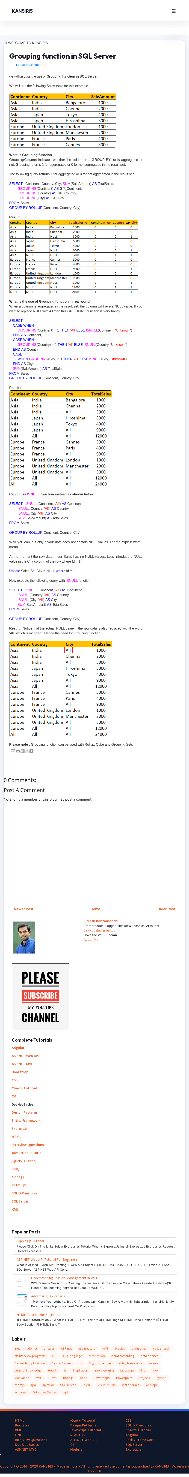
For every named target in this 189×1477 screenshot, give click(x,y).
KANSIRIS (22, 11)
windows (21, 1392)
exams (153, 1363)
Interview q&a (104, 1370)
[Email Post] (12, 750)
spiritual (48, 1385)
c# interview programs (30, 1356)
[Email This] (18, 751)
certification (97, 1356)
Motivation (22, 1378)
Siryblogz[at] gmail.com (101, 930)
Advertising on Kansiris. (48, 1296)
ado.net (31, 1348)
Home (95, 909)
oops (83, 1378)
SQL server (68, 1385)
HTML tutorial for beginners (38, 1314)
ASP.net (66, 1348)
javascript (127, 1370)
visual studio (107, 1385)
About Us (94, 1471)
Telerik (87, 1385)
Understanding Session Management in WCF (64, 1278)
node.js (68, 1378)
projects (144, 1378)
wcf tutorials (130, 1385)
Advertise (180, 1466)
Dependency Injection (30, 1363)
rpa (33, 1385)
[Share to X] (26, 751)
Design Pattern (61, 1363)
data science (149, 1356)
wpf (65, 1392)
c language (139, 1348)
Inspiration (80, 1370)
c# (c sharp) (161, 1348)
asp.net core (87, 1348)
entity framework (130, 1363)
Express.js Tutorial (30, 1241)
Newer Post (23, 909)
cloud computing (122, 1356)
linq (142, 1370)
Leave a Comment (29, 64)
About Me (91, 939)
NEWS (52, 1378)
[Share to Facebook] (31, 751)
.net (17, 1348)
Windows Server (44, 1392)
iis (65, 1370)
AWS (105, 1348)
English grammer (100, 1363)
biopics (120, 1348)
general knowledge (28, 1370)
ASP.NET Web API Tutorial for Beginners (47, 1259)
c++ (54, 1356)
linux (155, 1370)
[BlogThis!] (22, 751)
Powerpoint (124, 1378)
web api (151, 1385)
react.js (20, 1385)
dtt (80, 1363)
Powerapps (102, 1378)
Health (52, 1370)
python (161, 1378)
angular (49, 1348)
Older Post (166, 909)
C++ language (72, 1356)
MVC (39, 1378)
